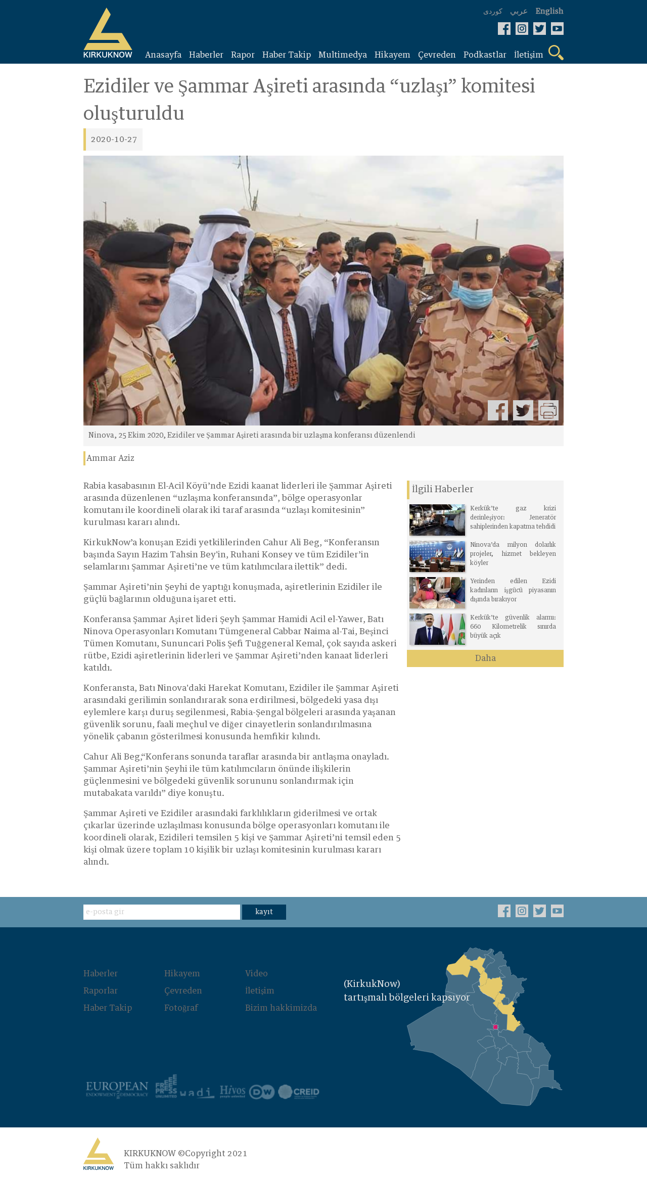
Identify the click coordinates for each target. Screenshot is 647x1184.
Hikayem (182, 974)
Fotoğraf (181, 1008)
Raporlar (100, 991)
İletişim (259, 991)
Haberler (100, 974)
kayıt (264, 912)
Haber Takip (107, 1008)
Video (256, 974)
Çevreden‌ (183, 991)
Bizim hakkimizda (281, 1008)
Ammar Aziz (110, 458)
